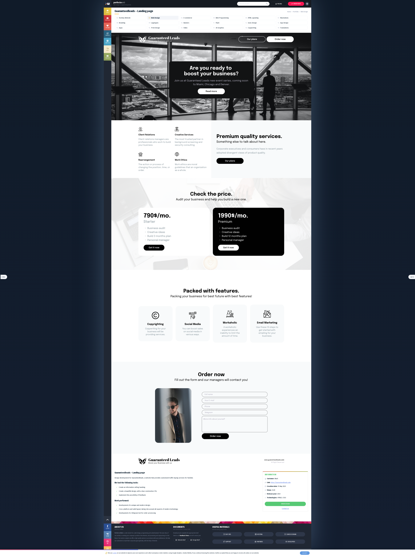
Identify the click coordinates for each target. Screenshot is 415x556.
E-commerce (188, 18)
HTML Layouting (253, 18)
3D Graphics (220, 28)
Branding (122, 23)
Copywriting (252, 28)
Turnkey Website (124, 18)
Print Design (155, 28)
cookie (115, 553)
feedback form (184, 535)
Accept (304, 553)
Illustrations (284, 18)
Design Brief (196, 540)
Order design (285, 504)
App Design (284, 23)
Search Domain (291, 534)
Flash (217, 23)
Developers (291, 542)
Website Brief (181, 540)
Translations (284, 28)
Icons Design (252, 23)
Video (185, 28)
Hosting (260, 534)
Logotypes (154, 23)
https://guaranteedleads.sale (281, 482)
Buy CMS (228, 534)
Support (228, 542)
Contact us (285, 509)
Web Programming (222, 18)
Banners (186, 23)
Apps (121, 28)
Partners (260, 542)
